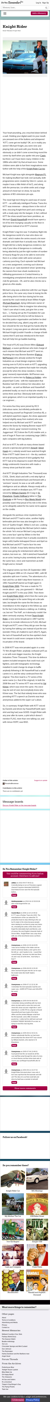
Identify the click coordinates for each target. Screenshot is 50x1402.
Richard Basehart (11, 303)
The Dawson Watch (9, 1339)
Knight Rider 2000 (11, 586)
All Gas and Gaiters (8, 1379)
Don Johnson (6, 1349)
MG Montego (37, 1191)
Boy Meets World (33, 499)
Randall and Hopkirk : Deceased (37, 1293)
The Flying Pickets (8, 1387)
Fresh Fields (37, 1267)
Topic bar (5, 1389)
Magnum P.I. (40, 174)
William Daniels (19, 493)
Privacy (4, 1325)
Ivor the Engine (13, 1242)
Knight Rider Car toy (36, 169)
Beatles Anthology (8, 1341)
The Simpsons (7, 1377)
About (4, 1318)
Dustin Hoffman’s (21, 496)
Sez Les (5, 1344)
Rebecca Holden (33, 377)
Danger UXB (37, 1242)
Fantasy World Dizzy (9, 1337)
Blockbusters (13, 1292)
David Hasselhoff (19, 220)
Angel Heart (6, 1356)
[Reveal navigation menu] (4, 13)
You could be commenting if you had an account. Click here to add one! (25, 874)
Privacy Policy (32, 1400)
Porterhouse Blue (8, 1367)
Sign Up (45, 3)
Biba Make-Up (7, 1372)
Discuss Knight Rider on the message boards (19, 805)
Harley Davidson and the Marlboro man (15, 1354)
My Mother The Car (13, 1216)
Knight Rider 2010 (15, 596)
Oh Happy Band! (7, 1374)
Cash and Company (13, 1267)
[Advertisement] (25, 105)
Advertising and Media (10, 1322)
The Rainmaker (7, 1351)
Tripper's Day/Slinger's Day (11, 1384)
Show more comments (25, 1088)
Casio (43, 156)
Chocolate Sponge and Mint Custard (14, 1346)
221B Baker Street (37, 1216)
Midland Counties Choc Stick (12, 1334)
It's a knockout (7, 1382)
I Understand (18, 1400)
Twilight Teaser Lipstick (10, 1370)
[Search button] (46, 7)
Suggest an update (40, 780)
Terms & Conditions (9, 1320)
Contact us (5, 1327)
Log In (38, 3)
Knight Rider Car (13, 1191)
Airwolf (34, 448)
